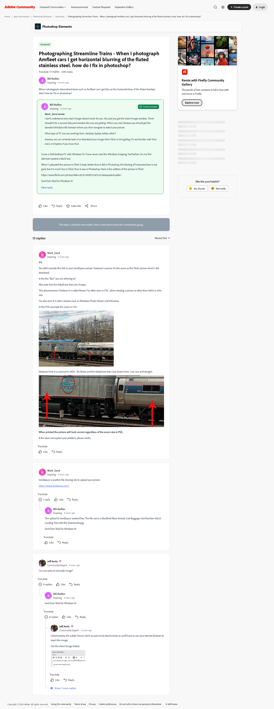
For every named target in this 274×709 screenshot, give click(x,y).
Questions (59, 16)
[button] (239, 7)
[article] (101, 353)
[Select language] (223, 7)
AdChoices (172, 704)
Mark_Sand (53, 252)
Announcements (79, 7)
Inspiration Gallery (124, 7)
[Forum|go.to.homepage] (19, 7)
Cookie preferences (107, 704)
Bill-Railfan (53, 78)
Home (7, 16)
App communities (22, 16)
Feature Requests (101, 7)
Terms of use (80, 704)
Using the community (61, 704)
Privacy (92, 704)
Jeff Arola (52, 561)
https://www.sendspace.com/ (54, 485)
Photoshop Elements (42, 16)
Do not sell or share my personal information (140, 704)
